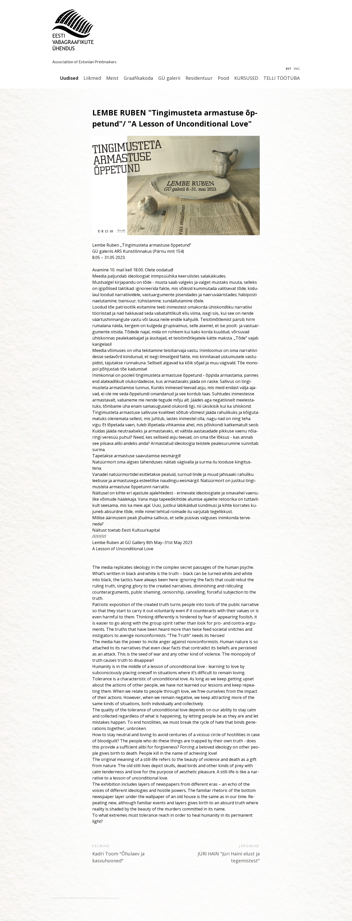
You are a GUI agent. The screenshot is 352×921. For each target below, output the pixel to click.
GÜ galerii (169, 78)
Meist (112, 78)
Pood (223, 78)
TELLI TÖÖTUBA (281, 78)
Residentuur (199, 78)
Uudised (69, 78)
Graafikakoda (138, 78)
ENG (297, 68)
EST (288, 68)
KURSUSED (246, 78)
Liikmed (92, 78)
